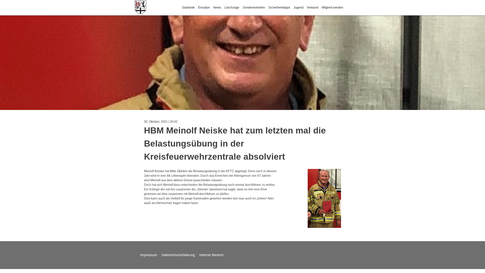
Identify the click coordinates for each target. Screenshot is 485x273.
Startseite (188, 7)
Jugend (298, 7)
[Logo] (140, 7)
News (217, 7)
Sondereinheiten (254, 7)
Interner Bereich (211, 255)
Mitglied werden (332, 7)
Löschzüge (232, 7)
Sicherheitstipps (279, 7)
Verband (312, 7)
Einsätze (204, 7)
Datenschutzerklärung (178, 255)
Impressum (148, 255)
